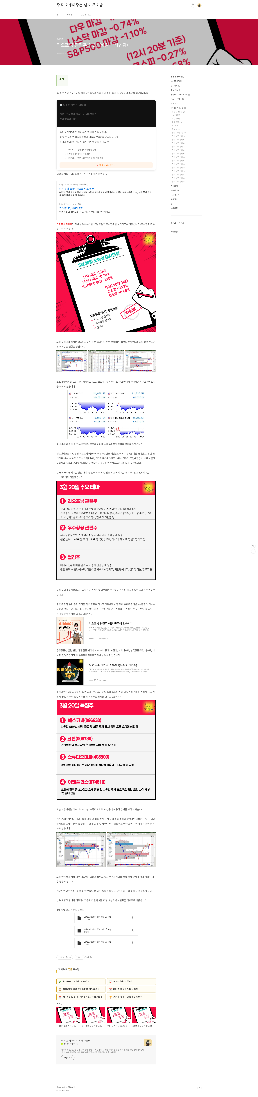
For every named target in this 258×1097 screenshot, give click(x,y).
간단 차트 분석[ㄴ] (178, 139)
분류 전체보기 (176, 76)
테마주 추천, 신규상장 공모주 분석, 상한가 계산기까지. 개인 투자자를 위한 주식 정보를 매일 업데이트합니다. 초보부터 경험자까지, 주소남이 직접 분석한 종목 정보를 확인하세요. (102, 1051)
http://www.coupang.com (71, 184)
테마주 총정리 (176, 81)
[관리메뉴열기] (253, 546)
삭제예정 (174, 208)
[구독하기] (253, 551)
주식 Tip (174, 90)
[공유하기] (66, 957)
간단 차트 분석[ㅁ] (178, 150)
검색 (193, 5)
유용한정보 (175, 190)
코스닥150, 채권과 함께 (71, 208)
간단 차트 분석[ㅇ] (178, 160)
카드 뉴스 (174, 103)
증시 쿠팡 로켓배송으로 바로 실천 (76, 188)
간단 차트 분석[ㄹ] (178, 146)
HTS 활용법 (176, 115)
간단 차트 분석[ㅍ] (178, 178)
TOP (199, 1088)
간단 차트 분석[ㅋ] (178, 171)
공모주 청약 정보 (177, 99)
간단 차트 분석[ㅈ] (178, 164)
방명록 (70, 14)
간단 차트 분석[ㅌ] (178, 174)
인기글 (181, 223)
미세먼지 (174, 199)
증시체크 (174, 85)
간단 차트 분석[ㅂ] (178, 153)
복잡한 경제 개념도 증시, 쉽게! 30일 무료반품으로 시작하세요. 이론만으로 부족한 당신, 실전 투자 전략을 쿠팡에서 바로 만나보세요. (105, 194)
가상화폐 (174, 186)
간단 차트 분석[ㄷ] (178, 143)
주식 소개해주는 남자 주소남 (79, 5)
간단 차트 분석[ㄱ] (178, 136)
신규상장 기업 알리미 (179, 94)
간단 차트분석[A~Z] (179, 132)
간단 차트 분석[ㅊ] (178, 167)
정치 (172, 203)
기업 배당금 (176, 118)
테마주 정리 (86, 14)
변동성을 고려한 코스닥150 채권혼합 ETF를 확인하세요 (84, 211)
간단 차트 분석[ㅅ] (178, 157)
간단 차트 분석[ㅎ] (178, 181)
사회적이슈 (175, 194)
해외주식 (175, 125)
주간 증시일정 (177, 111)
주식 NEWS (176, 129)
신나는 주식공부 (177, 107)
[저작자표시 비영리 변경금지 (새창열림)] (88, 957)
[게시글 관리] (70, 957)
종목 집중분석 (177, 122)
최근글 (173, 223)
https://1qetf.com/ (67, 204)
